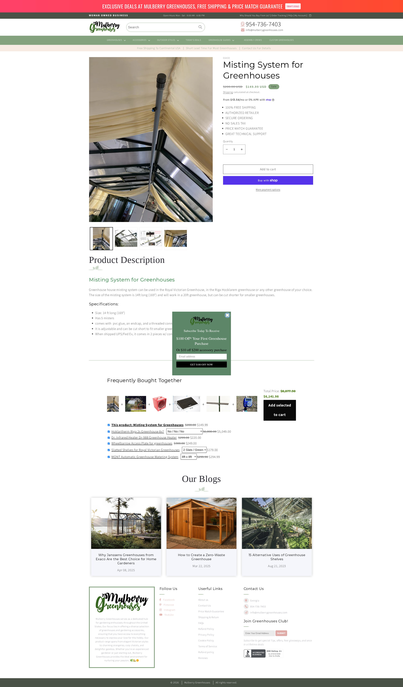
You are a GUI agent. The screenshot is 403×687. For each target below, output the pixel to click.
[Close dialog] (227, 315)
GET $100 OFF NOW (201, 364)
